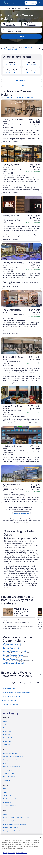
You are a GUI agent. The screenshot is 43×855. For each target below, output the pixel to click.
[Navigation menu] (39, 2)
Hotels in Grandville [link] (8, 688)
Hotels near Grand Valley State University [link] (16, 692)
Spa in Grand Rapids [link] (9, 700)
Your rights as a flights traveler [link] (12, 831)
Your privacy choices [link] (9, 805)
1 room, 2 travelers (13, 31)
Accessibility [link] (7, 802)
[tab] (5, 683)
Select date (10, 25)
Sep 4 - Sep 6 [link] (31, 72)
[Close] (40, 837)
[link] (21, 645)
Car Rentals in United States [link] (11, 766)
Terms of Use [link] (7, 795)
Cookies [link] (5, 792)
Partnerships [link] (7, 731)
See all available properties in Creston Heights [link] (17, 97)
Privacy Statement (9, 853)
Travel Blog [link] (6, 780)
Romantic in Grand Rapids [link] (11, 704)
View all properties (21, 513)
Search (21, 37)
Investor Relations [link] (8, 738)
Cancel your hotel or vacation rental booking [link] (16, 817)
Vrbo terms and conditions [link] (10, 799)
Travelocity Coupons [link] (9, 773)
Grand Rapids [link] (11, 8)
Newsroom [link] (6, 734)
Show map (23, 80)
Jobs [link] (4, 724)
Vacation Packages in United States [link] (13, 760)
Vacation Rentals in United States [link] (13, 756)
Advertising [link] (6, 744)
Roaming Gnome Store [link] (9, 741)
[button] (21, 674)
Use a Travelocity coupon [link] (10, 827)
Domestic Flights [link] (8, 763)
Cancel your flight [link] (8, 821)
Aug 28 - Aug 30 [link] (12, 72)
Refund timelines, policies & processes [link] (14, 824)
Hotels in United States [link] (10, 753)
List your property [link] (8, 728)
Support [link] (5, 814)
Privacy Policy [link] (7, 788)
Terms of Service (21, 853)
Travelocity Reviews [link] (9, 770)
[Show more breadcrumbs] (3, 8)
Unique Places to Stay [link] (9, 777)
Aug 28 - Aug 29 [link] (11, 64)
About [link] (5, 721)
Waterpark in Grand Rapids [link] (11, 696)
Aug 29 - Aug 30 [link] (31, 64)
